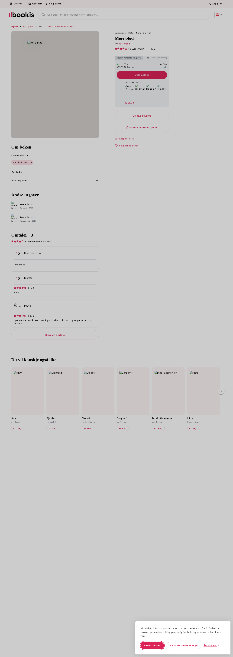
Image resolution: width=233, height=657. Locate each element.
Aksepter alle (152, 645)
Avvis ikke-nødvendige (184, 645)
